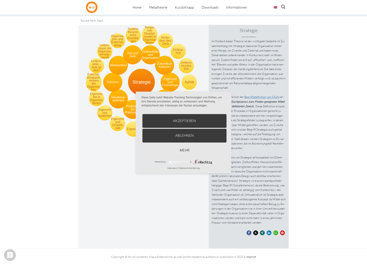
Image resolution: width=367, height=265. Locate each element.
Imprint (251, 257)
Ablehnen (184, 135)
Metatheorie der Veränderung (92, 7)
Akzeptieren (184, 121)
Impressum (172, 168)
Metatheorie (158, 7)
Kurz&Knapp (184, 7)
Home (136, 7)
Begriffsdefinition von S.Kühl (261, 97)
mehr (184, 150)
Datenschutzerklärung (189, 168)
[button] (249, 232)
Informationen (236, 7)
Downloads (210, 7)
